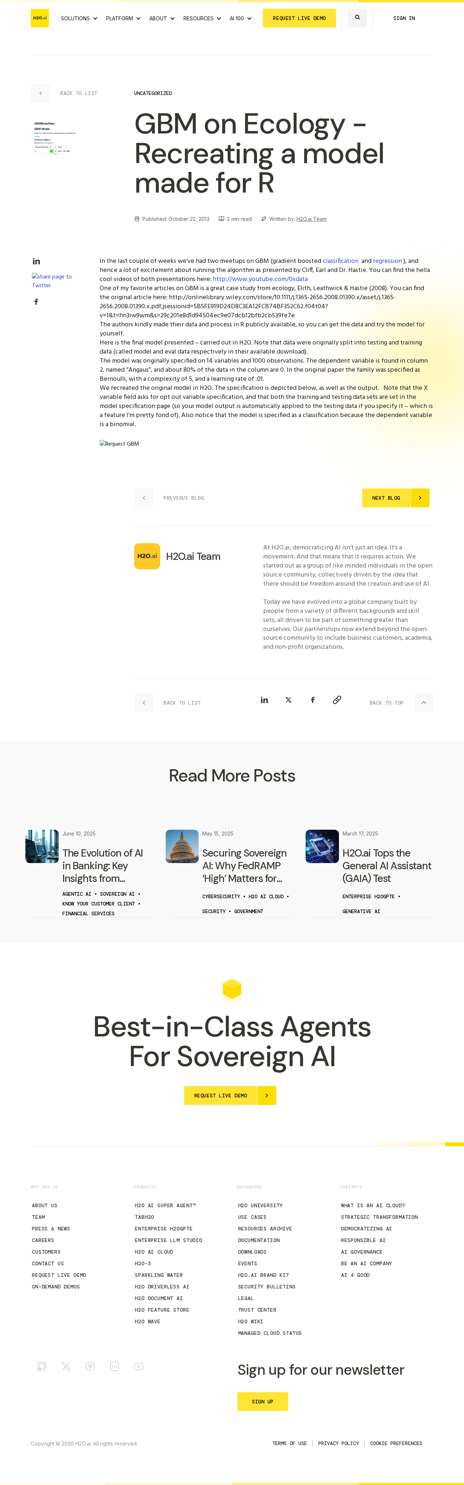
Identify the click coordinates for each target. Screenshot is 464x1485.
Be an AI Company (366, 1263)
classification (341, 261)
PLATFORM (119, 18)
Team (38, 1217)
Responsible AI (363, 1240)
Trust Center (257, 1310)
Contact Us (48, 1263)
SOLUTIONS (75, 18)
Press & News (51, 1228)
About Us (45, 1205)
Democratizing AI (366, 1228)
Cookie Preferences (396, 1443)
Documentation (259, 1240)
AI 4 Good (355, 1275)
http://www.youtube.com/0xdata (260, 279)
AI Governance (362, 1252)
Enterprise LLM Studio (168, 1240)
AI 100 (237, 18)
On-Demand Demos (56, 1286)
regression (387, 261)
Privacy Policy (338, 1443)
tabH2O (144, 1217)
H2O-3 (143, 1263)
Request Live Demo (59, 1275)
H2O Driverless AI (162, 1286)
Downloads (252, 1252)
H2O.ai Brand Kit (263, 1275)
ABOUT (158, 18)
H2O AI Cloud (154, 1252)
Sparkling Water (159, 1275)
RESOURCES (198, 18)
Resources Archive (265, 1228)
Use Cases (252, 1217)
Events (247, 1263)
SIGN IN (404, 18)
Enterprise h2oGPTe (163, 1228)
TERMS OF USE (289, 1443)
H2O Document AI (159, 1298)
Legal (246, 1298)
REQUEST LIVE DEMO (299, 18)
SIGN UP (263, 1401)
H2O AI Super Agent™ (165, 1205)
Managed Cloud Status (270, 1333)
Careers (43, 1240)
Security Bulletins (267, 1286)
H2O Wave (148, 1321)
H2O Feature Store (162, 1310)
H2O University (260, 1205)
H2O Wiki (251, 1321)
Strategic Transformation (379, 1217)
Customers (46, 1252)
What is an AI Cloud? (373, 1205)
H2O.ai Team (312, 219)
